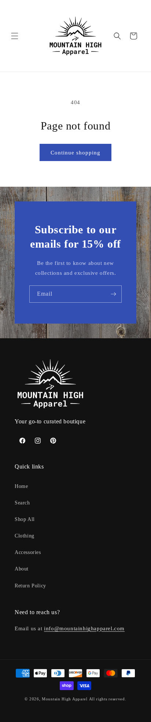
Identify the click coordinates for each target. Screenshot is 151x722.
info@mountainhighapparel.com (84, 628)
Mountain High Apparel (65, 699)
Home (21, 486)
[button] (15, 36)
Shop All (25, 519)
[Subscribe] (113, 294)
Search (22, 503)
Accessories (28, 552)
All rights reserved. (107, 699)
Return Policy (30, 585)
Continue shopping (75, 153)
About (22, 569)
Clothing (24, 536)
